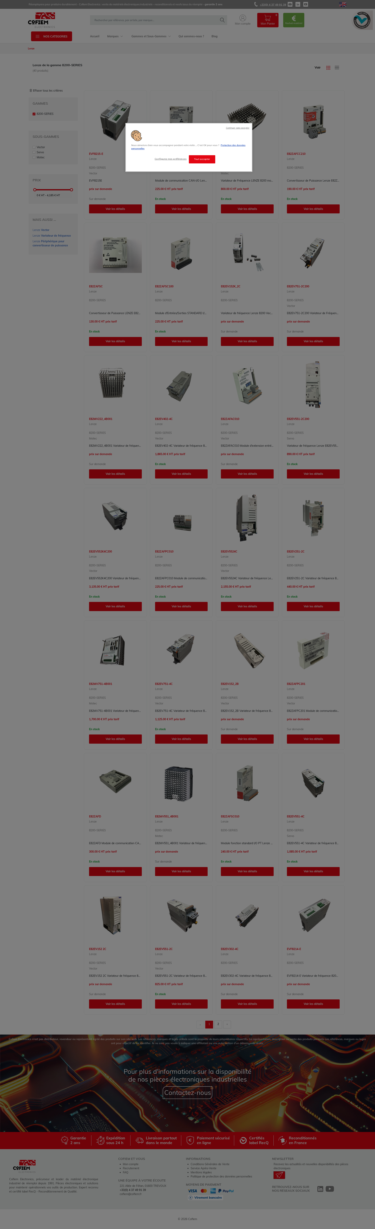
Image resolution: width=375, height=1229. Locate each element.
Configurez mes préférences (171, 159)
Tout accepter (202, 159)
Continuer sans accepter (237, 128)
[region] (188, 147)
